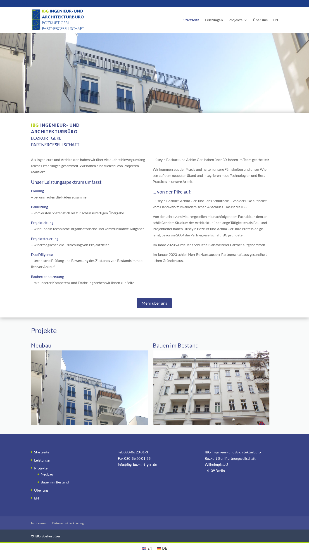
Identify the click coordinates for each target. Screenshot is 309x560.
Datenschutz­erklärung (68, 523)
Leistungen (214, 20)
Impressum (39, 523)
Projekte (235, 20)
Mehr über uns (154, 303)
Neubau (47, 474)
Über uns (260, 20)
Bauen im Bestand (55, 482)
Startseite (191, 20)
